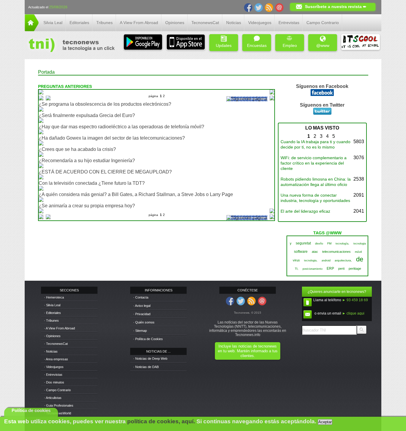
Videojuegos (259, 22)
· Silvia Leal (52, 305)
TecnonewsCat (205, 22)
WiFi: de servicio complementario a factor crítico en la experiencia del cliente (314, 163)
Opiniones (174, 22)
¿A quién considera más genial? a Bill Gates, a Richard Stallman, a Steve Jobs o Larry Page (136, 194)
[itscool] (360, 42)
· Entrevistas (53, 374)
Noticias (233, 22)
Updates (224, 45)
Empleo (290, 45)
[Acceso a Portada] (32, 29)
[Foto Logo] (70, 45)
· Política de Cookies (148, 339)
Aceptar (325, 422)
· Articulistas (53, 398)
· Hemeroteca (54, 297)
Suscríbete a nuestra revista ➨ (335, 6)
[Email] (279, 7)
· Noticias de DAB (146, 367)
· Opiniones (52, 336)
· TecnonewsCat (56, 343)
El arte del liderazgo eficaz (305, 211)
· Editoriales (52, 313)
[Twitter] (258, 7)
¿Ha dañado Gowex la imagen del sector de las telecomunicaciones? (112, 137)
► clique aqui (353, 313)
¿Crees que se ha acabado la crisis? (77, 149)
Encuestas (257, 45)
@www (322, 45)
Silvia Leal (52, 22)
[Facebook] (248, 7)
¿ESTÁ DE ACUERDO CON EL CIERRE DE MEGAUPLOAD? (105, 171)
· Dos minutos (54, 382)
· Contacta (140, 297)
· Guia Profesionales (58, 405)
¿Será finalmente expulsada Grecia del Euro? (87, 115)
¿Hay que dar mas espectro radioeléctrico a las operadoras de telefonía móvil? (121, 126)
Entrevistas (288, 22)
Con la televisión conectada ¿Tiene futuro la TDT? (92, 183)
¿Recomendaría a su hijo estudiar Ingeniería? (87, 160)
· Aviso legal (141, 305)
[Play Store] (143, 42)
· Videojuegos (54, 367)
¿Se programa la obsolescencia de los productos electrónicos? (105, 104)
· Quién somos (144, 322)
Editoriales (79, 22)
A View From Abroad (139, 22)
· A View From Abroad (59, 328)
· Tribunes (51, 320)
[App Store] (185, 42)
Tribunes (104, 22)
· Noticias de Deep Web (150, 358)
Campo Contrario (322, 22)
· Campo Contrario (57, 390)
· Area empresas (56, 359)
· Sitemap (140, 330)
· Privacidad (141, 314)
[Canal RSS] (269, 7)
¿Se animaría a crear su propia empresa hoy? (87, 205)
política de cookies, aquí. (161, 421)
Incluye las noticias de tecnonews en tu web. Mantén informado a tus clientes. (248, 351)
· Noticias (51, 351)
